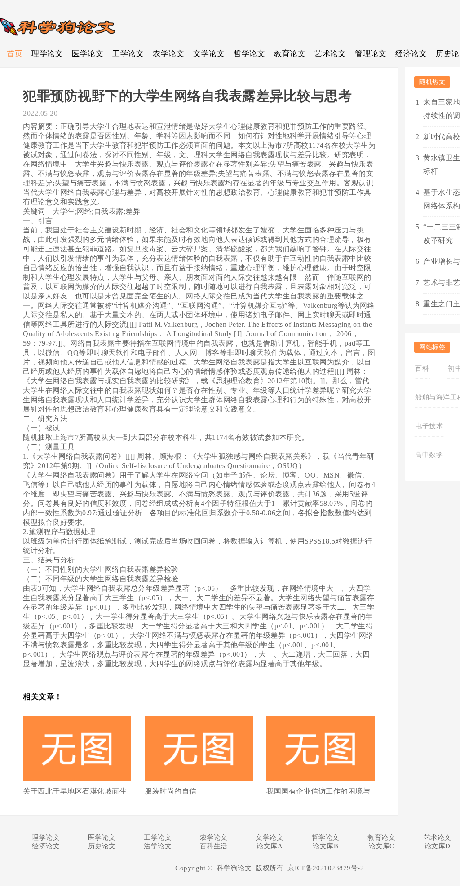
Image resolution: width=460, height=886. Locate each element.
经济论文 (411, 53)
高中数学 (429, 454)
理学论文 (47, 53)
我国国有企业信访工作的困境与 (318, 791)
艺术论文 (330, 53)
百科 (422, 368)
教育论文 (289, 53)
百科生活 (214, 846)
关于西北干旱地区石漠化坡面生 (75, 791)
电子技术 (429, 426)
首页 (14, 53)
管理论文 (370, 53)
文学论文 (209, 53)
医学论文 (87, 53)
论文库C (381, 846)
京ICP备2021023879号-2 (326, 868)
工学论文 (128, 53)
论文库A (270, 846)
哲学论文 (249, 53)
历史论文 (102, 846)
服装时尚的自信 (171, 791)
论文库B (325, 846)
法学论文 (158, 846)
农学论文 (168, 53)
